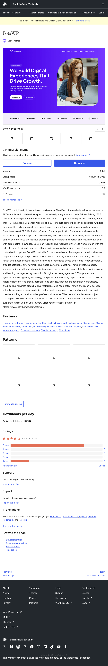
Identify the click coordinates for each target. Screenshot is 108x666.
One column (88, 326)
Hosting (7, 598)
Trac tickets (11, 550)
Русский (23, 520)
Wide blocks (64, 330)
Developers (61, 598)
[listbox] (54, 371)
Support (59, 593)
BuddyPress (10, 627)
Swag (86, 603)
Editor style (27, 326)
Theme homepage (11, 200)
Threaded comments (30, 330)
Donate (87, 598)
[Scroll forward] (102, 128)
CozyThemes (14, 41)
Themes (6, 12)
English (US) (55, 516)
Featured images (41, 326)
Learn (58, 588)
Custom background (57, 323)
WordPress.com (12, 612)
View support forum (12, 484)
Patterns (33, 603)
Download (79, 163)
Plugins (32, 598)
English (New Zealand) (21, 639)
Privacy (7, 603)
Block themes (56, 326)
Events (85, 593)
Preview (27, 163)
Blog (44, 323)
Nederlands (8, 520)
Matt (7, 617)
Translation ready (49, 330)
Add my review (10, 466)
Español (83, 516)
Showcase (34, 588)
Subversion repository (16, 543)
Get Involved (88, 588)
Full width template (72, 326)
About (6, 588)
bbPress (8, 622)
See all (102, 466)
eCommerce (14, 326)
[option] (19, 357)
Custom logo (89, 323)
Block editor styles (32, 323)
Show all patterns (13, 404)
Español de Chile (70, 516)
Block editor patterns (13, 323)
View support (82, 155)
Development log (14, 540)
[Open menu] (103, 4)
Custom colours (75, 323)
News (6, 593)
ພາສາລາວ (92, 516)
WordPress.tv (63, 603)
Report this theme (11, 503)
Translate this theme (12, 526)
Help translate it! (82, 20)
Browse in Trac (13, 546)
